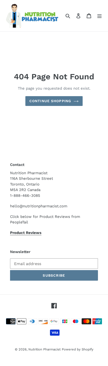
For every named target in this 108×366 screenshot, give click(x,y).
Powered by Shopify (77, 349)
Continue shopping (50, 101)
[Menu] (99, 15)
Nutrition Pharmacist (44, 349)
